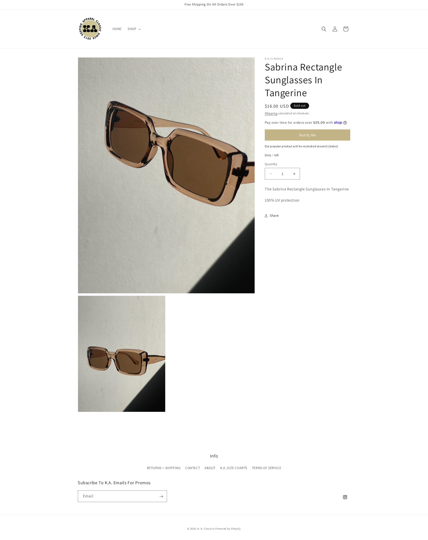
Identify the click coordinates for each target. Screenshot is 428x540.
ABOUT (210, 468)
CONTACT (192, 468)
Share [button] (274, 215)
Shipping (271, 113)
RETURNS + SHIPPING (164, 468)
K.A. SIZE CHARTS (233, 468)
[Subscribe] (161, 496)
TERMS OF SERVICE (266, 468)
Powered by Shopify (228, 528)
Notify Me (307, 135)
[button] (134, 29)
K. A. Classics (206, 528)
